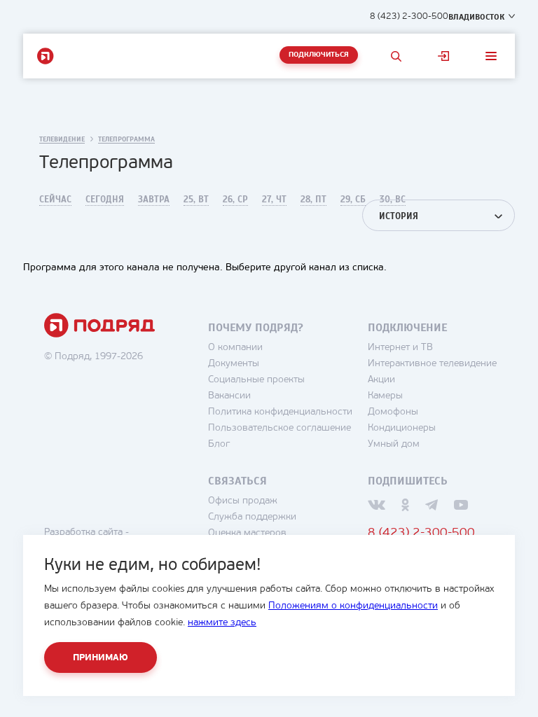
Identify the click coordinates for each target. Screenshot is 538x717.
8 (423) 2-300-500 (409, 16)
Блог (219, 444)
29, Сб (353, 199)
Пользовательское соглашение (279, 428)
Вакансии (229, 396)
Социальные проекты (256, 380)
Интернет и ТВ (400, 347)
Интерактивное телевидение (432, 363)
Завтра (154, 199)
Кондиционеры (402, 428)
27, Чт (274, 199)
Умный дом (394, 444)
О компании (235, 347)
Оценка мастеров (247, 533)
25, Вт (196, 199)
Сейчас (55, 199)
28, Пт (313, 199)
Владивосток (476, 17)
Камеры (385, 396)
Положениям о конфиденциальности (353, 606)
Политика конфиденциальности (280, 412)
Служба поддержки (252, 517)
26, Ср (235, 199)
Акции (381, 380)
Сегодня (104, 199)
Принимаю (100, 657)
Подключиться (319, 55)
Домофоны (393, 412)
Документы (233, 363)
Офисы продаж (242, 501)
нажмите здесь (222, 623)
